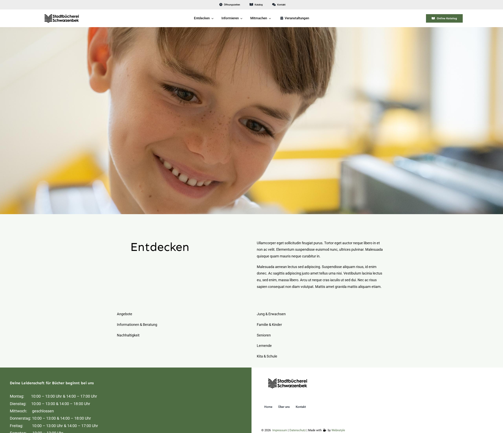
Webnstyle (338, 430)
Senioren (264, 335)
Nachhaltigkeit (128, 335)
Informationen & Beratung (137, 324)
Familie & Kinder (269, 324)
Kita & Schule (267, 356)
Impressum (279, 430)
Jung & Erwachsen (271, 314)
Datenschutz (297, 430)
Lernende (264, 346)
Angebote (124, 314)
